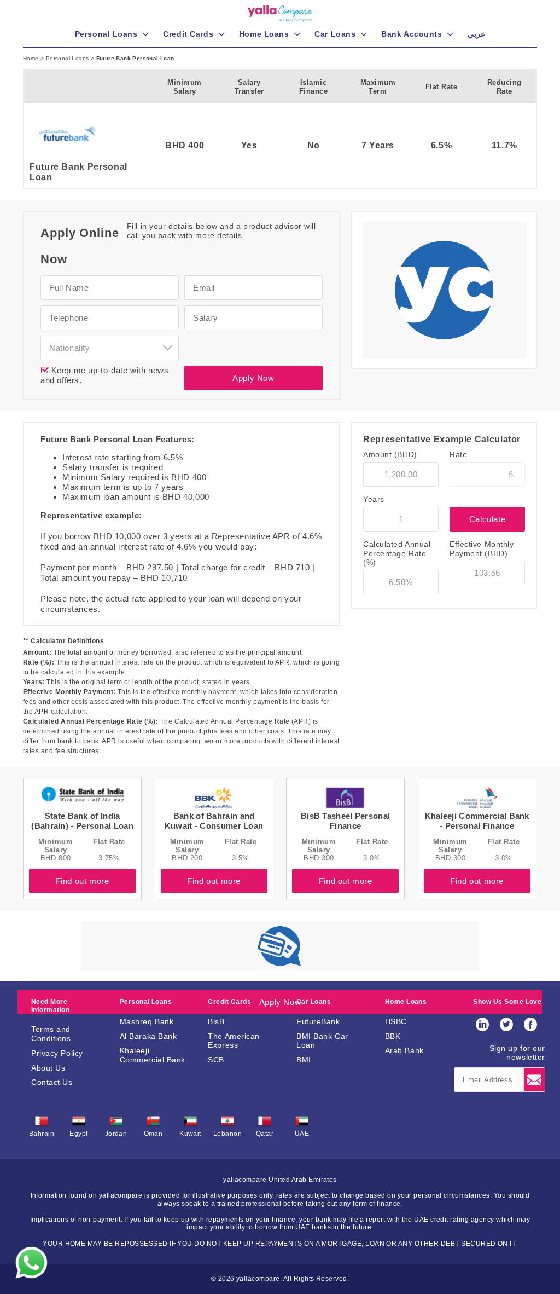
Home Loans (406, 1002)
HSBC (396, 1021)
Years (373, 499)
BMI (303, 1059)
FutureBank (318, 1021)
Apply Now (253, 378)
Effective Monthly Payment (482, 549)
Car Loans (313, 1002)
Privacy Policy (57, 1053)
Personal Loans (68, 58)
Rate (458, 454)
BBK (393, 1036)
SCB (216, 1059)
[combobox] (109, 348)
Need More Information (50, 1005)
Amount (390, 454)
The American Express (234, 1041)
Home (31, 58)
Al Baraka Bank (148, 1036)
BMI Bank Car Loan (322, 1041)
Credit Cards (229, 1002)
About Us (48, 1068)
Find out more (82, 881)
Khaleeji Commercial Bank (152, 1055)
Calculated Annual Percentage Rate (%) (397, 553)
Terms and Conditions (51, 1034)
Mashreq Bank (147, 1021)
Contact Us (52, 1082)
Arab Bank (404, 1050)
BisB (216, 1021)
